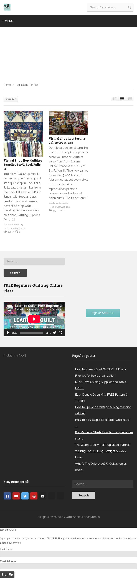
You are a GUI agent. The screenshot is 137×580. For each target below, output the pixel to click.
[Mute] (54, 333)
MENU (9, 21)
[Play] (8, 333)
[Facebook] (7, 495)
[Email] (42, 495)
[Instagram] (51, 495)
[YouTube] (16, 495)
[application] (34, 319)
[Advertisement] (68, 54)
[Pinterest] (33, 495)
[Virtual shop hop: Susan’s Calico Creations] (68, 123)
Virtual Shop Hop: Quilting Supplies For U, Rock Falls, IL (23, 164)
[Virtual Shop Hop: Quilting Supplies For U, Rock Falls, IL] (23, 134)
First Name (6, 549)
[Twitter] (25, 495)
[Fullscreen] (60, 333)
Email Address (8, 561)
